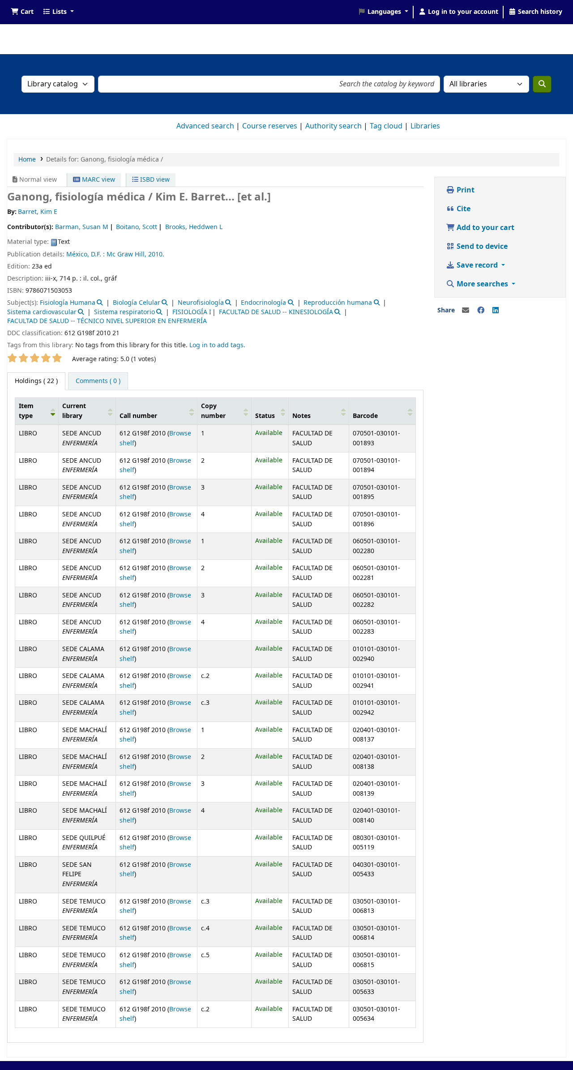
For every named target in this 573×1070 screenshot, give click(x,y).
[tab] (98, 381)
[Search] (542, 84)
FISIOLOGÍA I (191, 312)
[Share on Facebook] (480, 310)
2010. (156, 254)
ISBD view (154, 179)
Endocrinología (263, 302)
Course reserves (269, 126)
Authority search (333, 126)
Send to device (481, 246)
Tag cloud (386, 126)
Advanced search (205, 126)
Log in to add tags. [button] (217, 345)
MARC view (97, 179)
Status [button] (265, 416)
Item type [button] (26, 411)
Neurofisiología (201, 302)
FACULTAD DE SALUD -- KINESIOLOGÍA (276, 312)
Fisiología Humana (67, 302)
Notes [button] (301, 416)
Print (465, 190)
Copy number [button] (213, 411)
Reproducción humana (338, 302)
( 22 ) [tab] (36, 381)
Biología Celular (136, 302)
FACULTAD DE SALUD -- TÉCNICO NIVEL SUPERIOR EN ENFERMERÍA (107, 321)
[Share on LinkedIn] (495, 310)
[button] (22, 12)
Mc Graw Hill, (126, 254)
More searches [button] (482, 284)
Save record (477, 265)
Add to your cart (484, 227)
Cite (462, 209)
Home (27, 159)
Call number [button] (138, 416)
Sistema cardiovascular (42, 312)
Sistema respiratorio (124, 312)
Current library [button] (74, 411)
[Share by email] (465, 310)
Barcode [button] (365, 416)
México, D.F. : (85, 254)
